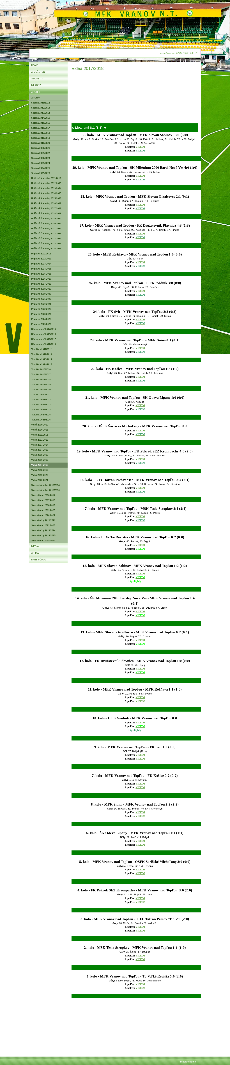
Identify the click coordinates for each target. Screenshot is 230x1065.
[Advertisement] (135, 98)
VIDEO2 (140, 701)
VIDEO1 (140, 147)
